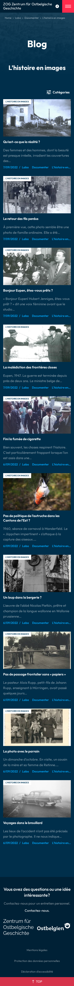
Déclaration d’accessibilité (37, 971)
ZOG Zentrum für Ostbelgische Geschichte (27, 6)
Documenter (31, 17)
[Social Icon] (57, 6)
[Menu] (68, 6)
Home (8, 17)
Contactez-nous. (37, 910)
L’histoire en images (17, 101)
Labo (18, 17)
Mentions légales (37, 950)
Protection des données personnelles (37, 961)
